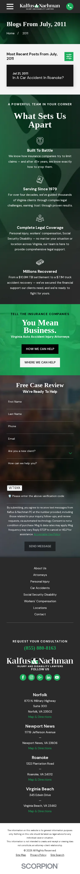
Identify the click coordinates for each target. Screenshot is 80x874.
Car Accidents (40, 588)
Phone (12, 426)
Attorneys (40, 575)
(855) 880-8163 (40, 648)
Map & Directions (40, 717)
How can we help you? (22, 463)
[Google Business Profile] (40, 677)
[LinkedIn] (48, 677)
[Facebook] (23, 677)
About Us (40, 568)
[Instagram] (31, 677)
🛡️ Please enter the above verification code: (36, 496)
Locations (40, 608)
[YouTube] (57, 677)
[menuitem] (21, 855)
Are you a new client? (22, 451)
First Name (15, 401)
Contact (40, 614)
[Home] (40, 7)
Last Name (15, 414)
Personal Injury (40, 582)
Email (11, 438)
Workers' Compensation (40, 601)
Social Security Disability (40, 595)
